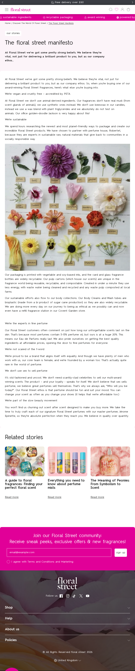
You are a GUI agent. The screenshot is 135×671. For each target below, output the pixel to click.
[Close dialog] (128, 287)
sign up (100, 358)
